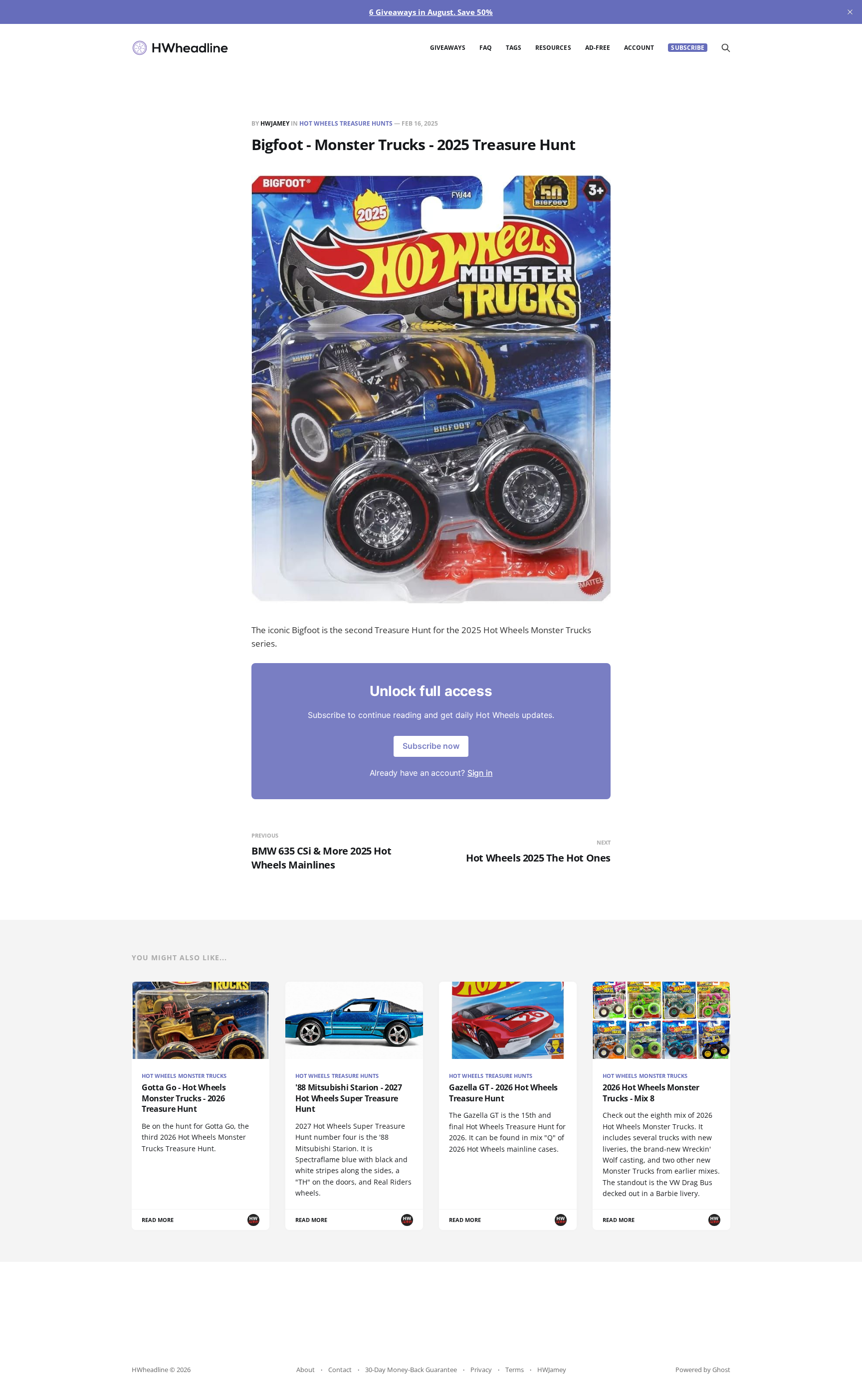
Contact (340, 1369)
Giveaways (447, 47)
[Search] (725, 47)
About (305, 1369)
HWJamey (274, 123)
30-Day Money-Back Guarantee (411, 1369)
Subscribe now (431, 746)
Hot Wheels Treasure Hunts (346, 123)
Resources (553, 47)
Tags (513, 47)
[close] (850, 12)
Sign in (480, 773)
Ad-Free (597, 47)
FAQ (485, 47)
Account (639, 47)
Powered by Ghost (702, 1369)
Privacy (481, 1369)
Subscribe (687, 47)
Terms (514, 1369)
